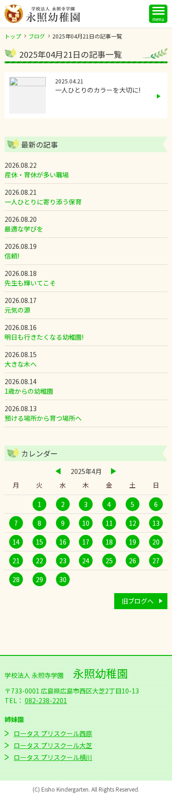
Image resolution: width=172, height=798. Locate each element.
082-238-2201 (46, 700)
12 (132, 523)
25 (109, 560)
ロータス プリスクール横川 (53, 757)
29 (39, 579)
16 (63, 541)
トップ (13, 36)
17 (85, 541)
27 (156, 560)
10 (85, 523)
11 (109, 523)
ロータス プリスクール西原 (53, 733)
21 (16, 560)
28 (16, 579)
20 (156, 541)
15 (39, 541)
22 (39, 560)
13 (156, 523)
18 (109, 541)
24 (85, 560)
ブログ (36, 36)
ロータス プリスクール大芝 (53, 745)
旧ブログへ (138, 600)
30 (63, 579)
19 (132, 541)
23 (63, 560)
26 (132, 560)
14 (16, 541)
